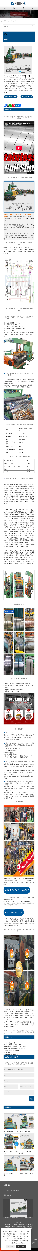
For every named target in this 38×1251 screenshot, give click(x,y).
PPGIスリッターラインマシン (11, 1152)
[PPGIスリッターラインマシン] (12, 1141)
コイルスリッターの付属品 (11, 1050)
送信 (31, 1099)
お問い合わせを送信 (10, 97)
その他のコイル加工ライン (11, 1054)
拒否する (10, 1246)
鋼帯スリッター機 (25, 1131)
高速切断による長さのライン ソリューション (16, 1046)
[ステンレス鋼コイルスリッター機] (18, 60)
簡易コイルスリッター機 (26, 1173)
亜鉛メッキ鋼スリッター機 (11, 1174)
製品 (5, 21)
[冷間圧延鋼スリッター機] (12, 1121)
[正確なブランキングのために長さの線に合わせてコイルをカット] (18, 1207)
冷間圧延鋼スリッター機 (11, 1131)
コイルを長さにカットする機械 (12, 1044)
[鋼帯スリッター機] (27, 1121)
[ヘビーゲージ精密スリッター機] (27, 1141)
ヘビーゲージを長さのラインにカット (14, 1048)
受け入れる (21, 1246)
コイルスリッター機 (11, 21)
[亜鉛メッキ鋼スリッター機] (12, 1163)
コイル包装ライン (9, 1052)
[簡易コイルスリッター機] (27, 1163)
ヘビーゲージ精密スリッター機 (26, 1152)
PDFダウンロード (27, 97)
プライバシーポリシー (18, 1243)
